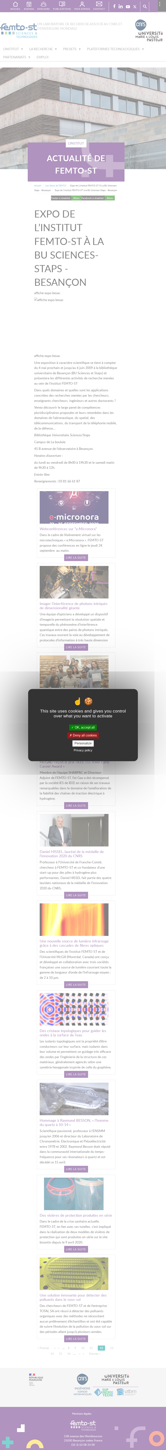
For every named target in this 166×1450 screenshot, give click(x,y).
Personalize (83, 743)
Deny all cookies (84, 735)
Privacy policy (83, 750)
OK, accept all (84, 727)
